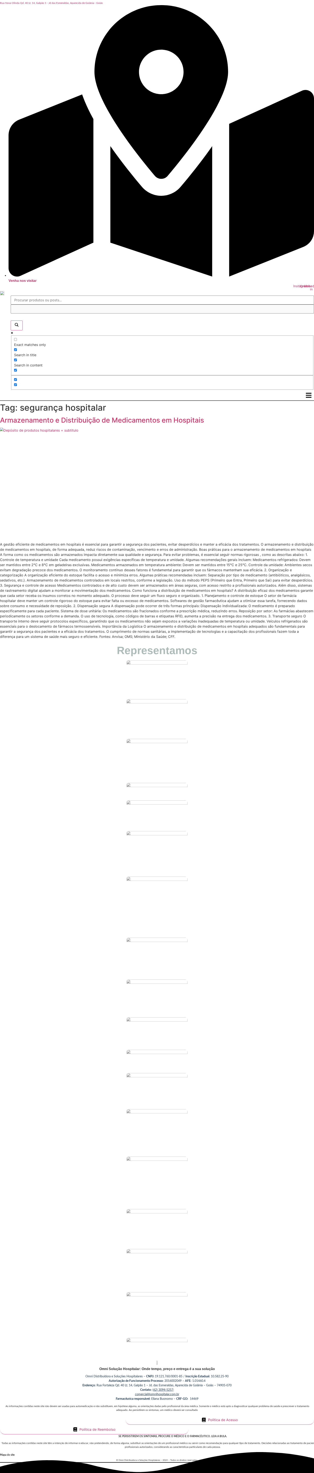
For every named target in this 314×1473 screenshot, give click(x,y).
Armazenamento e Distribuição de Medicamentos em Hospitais (102, 420)
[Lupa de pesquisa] (17, 325)
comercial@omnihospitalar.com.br (157, 1394)
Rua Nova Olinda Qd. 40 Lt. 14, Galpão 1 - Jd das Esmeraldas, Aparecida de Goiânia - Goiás (51, 3)
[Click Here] (308, 395)
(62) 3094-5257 (163, 1389)
